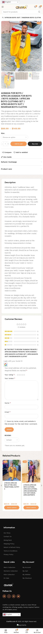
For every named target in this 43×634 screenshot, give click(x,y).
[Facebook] (4, 596)
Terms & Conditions (10, 551)
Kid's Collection (9, 574)
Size (2, 133)
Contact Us (7, 536)
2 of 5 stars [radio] (19, 375)
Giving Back (8, 540)
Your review (10, 378)
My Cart (25, 571)
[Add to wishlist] (19, 461)
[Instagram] (9, 596)
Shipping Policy (9, 544)
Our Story (7, 533)
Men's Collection (9, 567)
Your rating (10, 375)
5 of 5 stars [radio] (24, 375)
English (8, 2)
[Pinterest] (13, 596)
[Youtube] (18, 596)
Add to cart (19, 144)
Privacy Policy (8, 554)
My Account (27, 567)
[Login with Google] (6, 365)
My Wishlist (26, 574)
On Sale (6, 578)
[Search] (39, 12)
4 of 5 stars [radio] (22, 375)
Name (8, 403)
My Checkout (27, 578)
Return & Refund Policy (12, 547)
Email (7, 412)
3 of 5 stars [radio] (21, 375)
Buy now (35, 144)
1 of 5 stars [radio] (17, 375)
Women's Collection (11, 571)
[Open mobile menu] (3, 7)
